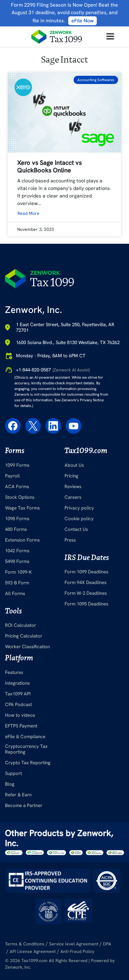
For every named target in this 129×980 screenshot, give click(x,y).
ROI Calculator (20, 625)
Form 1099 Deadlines (86, 572)
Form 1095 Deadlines (86, 604)
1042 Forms (17, 551)
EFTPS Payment (21, 726)
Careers (72, 497)
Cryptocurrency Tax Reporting (26, 749)
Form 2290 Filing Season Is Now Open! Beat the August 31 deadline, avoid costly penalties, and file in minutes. (64, 13)
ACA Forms (17, 486)
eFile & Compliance (25, 736)
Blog (9, 784)
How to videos (20, 715)
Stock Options (19, 497)
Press (70, 540)
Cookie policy (79, 518)
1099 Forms (17, 465)
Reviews (72, 486)
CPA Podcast (18, 704)
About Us (74, 465)
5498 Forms (17, 561)
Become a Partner (23, 805)
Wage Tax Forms (22, 508)
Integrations (17, 683)
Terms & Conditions (24, 944)
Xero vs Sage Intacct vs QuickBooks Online (49, 166)
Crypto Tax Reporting (27, 763)
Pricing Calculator (23, 636)
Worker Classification (27, 646)
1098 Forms (17, 518)
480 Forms (16, 529)
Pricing (71, 476)
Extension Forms (22, 540)
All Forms (15, 593)
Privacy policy (79, 508)
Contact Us (76, 529)
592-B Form (17, 583)
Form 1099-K (18, 572)
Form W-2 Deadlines (85, 593)
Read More (28, 213)
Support (13, 773)
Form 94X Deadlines (85, 582)
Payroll (12, 476)
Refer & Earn (18, 795)
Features (14, 672)
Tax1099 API (18, 694)
